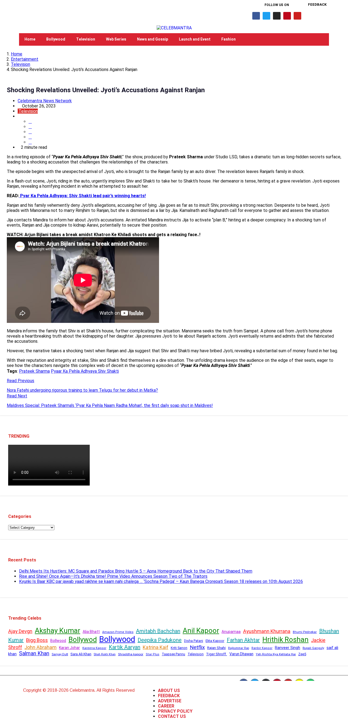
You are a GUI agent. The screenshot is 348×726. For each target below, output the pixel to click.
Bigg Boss (37, 640)
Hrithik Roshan (285, 639)
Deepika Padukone (160, 640)
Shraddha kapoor (130, 654)
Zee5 (302, 654)
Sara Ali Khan (80, 654)
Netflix (197, 647)
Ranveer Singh (287, 647)
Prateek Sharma (34, 371)
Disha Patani (193, 641)
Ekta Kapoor (215, 641)
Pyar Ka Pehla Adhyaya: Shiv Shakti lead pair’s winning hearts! (82, 195)
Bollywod (83, 639)
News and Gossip (152, 39)
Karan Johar (69, 647)
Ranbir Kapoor (261, 648)
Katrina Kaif (155, 647)
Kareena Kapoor (94, 648)
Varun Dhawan (241, 654)
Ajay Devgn (20, 631)
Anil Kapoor (201, 630)
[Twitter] (266, 16)
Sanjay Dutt (60, 654)
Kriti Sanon (179, 648)
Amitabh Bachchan (158, 631)
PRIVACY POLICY (175, 711)
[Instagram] (277, 16)
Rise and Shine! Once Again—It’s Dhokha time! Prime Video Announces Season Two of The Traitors (113, 576)
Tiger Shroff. (216, 654)
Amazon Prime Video (117, 632)
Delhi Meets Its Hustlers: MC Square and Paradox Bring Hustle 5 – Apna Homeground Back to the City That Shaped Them (135, 571)
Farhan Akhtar (243, 640)
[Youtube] (297, 16)
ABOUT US (169, 690)
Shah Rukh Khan (105, 654)
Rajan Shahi (216, 648)
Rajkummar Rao (238, 648)
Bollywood (55, 39)
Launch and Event (194, 39)
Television (85, 39)
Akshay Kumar (57, 630)
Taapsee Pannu (173, 654)
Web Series (116, 39)
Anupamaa (231, 631)
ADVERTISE (169, 700)
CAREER (166, 706)
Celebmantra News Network (45, 100)
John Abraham (40, 647)
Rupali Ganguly (313, 648)
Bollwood (58, 640)
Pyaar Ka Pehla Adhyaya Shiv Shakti (85, 371)
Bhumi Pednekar (305, 632)
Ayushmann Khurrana (266, 631)
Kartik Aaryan (124, 647)
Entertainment (24, 59)
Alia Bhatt (91, 631)
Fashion (228, 39)
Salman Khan (34, 653)
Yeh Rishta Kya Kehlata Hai (276, 654)
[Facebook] (256, 16)
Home (29, 39)
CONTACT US (172, 716)
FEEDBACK (169, 695)
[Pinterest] (287, 16)
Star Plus (152, 654)
